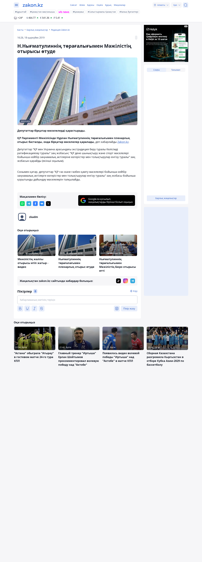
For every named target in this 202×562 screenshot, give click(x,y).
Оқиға (100, 5)
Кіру (135, 291)
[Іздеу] (185, 5)
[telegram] (28, 203)
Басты (20, 29)
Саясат (73, 5)
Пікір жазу (129, 308)
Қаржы (90, 5)
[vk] (42, 203)
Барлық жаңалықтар (37, 29)
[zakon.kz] (33, 5)
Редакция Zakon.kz (60, 29)
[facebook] (35, 203)
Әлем (82, 5)
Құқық (108, 5)
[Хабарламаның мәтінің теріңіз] (77, 300)
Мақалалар (119, 5)
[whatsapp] (22, 203)
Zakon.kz (123, 142)
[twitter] (48, 203)
